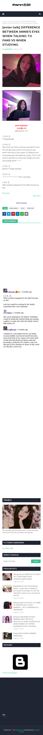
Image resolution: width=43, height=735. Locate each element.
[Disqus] (21, 318)
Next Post (37, 196)
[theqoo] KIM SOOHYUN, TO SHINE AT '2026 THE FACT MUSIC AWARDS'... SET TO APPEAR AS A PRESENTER (26, 606)
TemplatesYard (19, 730)
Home (4, 21)
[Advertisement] (17, 432)
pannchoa (8, 49)
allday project (13, 208)
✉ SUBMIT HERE (7, 548)
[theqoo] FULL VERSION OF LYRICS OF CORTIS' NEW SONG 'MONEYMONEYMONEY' (26, 576)
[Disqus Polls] (21, 255)
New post (6, 193)
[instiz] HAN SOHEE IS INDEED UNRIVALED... (24, 634)
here (26, 131)
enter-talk (11, 21)
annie (22, 208)
